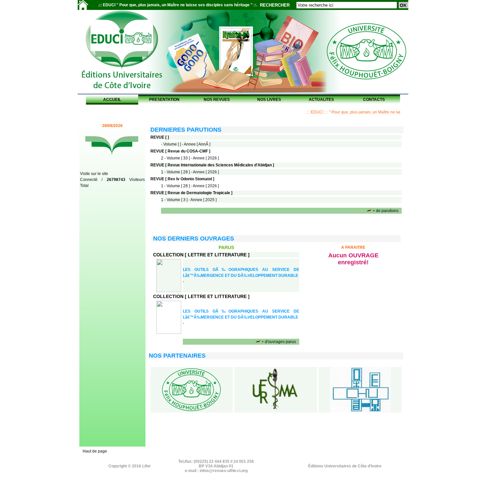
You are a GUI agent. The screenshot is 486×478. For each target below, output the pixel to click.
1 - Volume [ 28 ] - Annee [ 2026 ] (190, 172)
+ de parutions (385, 210)
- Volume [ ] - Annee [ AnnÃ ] (185, 144)
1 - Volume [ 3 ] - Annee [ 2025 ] (189, 199)
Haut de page (95, 451)
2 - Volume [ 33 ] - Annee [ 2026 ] (190, 158)
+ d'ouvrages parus (279, 341)
